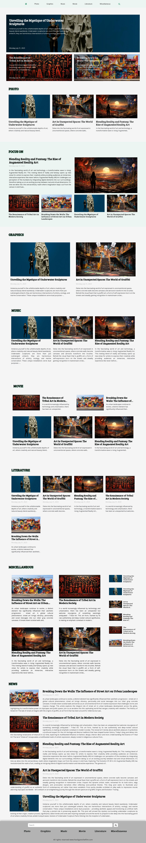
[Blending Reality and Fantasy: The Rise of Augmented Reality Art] (116, 106)
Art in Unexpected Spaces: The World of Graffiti (72, 123)
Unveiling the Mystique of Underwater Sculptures (36, 22)
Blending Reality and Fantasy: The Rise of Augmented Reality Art (115, 123)
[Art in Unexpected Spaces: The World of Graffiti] (73, 106)
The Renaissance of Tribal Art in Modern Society (20, 60)
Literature (88, 4)
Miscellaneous (105, 4)
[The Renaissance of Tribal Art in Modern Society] (39, 67)
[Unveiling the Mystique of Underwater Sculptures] (73, 33)
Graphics (50, 4)
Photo (36, 4)
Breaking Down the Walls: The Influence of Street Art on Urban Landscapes (89, 62)
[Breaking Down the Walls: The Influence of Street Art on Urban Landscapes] (107, 67)
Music (63, 4)
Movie (75, 4)
